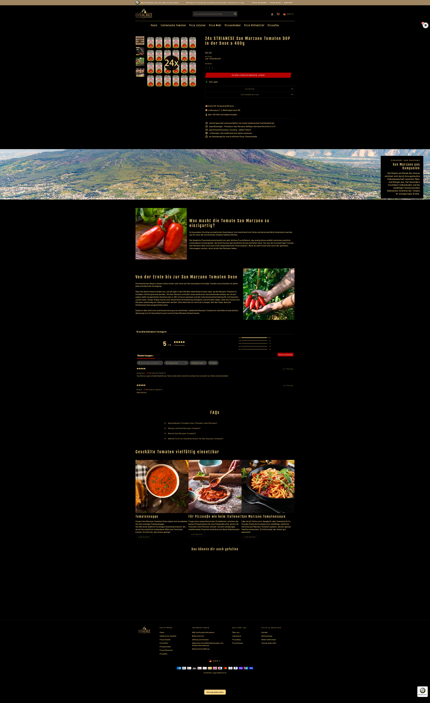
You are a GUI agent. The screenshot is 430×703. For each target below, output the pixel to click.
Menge (208, 64)
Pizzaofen (273, 25)
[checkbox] (213, 363)
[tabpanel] (215, 379)
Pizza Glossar (259, 2)
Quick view (154, 592)
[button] (255, 337)
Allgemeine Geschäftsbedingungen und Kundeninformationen (207, 644)
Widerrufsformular (268, 640)
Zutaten (249, 89)
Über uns (235, 632)
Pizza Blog (275, 2)
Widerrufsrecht (198, 636)
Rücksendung (266, 636)
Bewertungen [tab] (146, 355)
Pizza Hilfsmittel (254, 25)
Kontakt (288, 2)
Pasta (154, 25)
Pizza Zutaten (197, 25)
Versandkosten (215, 59)
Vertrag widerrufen (268, 643)
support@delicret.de (152, 3)
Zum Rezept (144, 537)
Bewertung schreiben (285, 355)
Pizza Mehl (215, 25)
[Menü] (426, 687)
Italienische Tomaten (173, 25)
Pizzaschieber (233, 25)
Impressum (236, 636)
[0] (425, 25)
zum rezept (197, 534)
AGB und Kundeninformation (203, 632)
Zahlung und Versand (200, 640)
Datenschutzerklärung (201, 649)
